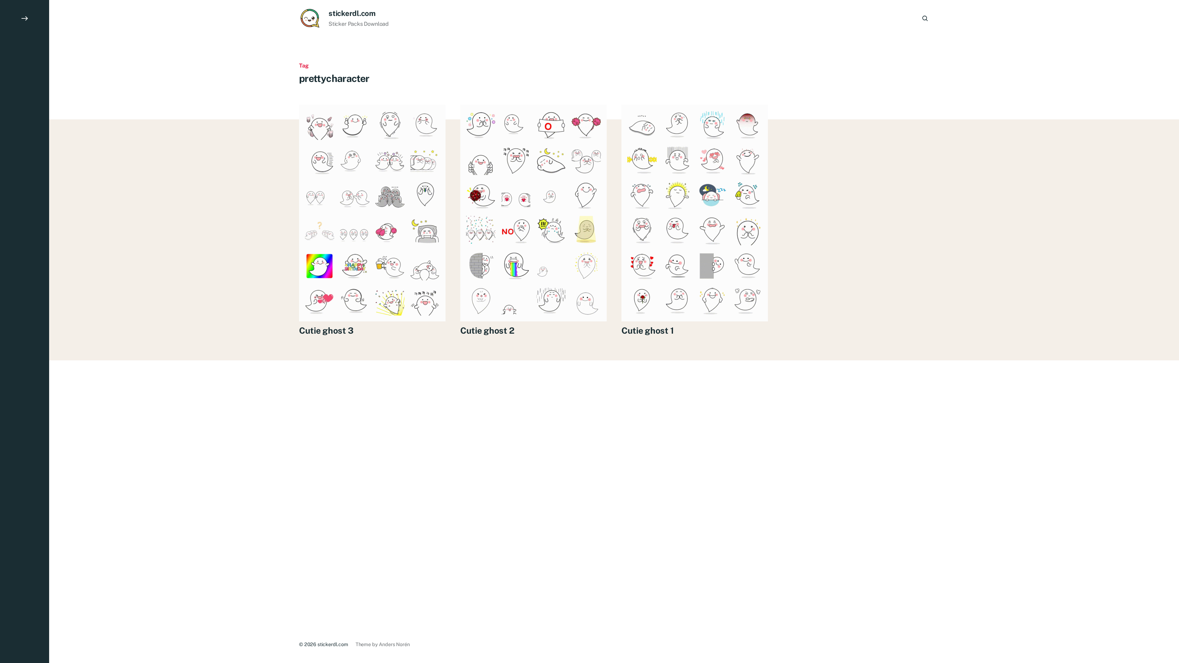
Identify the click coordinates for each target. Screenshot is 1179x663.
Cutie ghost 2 (487, 330)
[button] (24, 331)
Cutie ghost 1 (647, 330)
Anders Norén (394, 644)
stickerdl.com (352, 13)
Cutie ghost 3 (326, 330)
